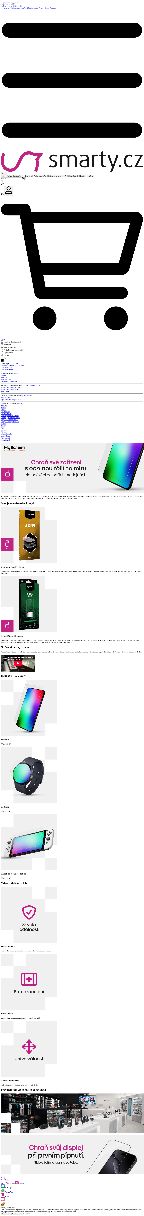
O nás (20, 404)
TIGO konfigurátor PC (33, 385)
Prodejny (53, 8)
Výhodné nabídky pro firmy (11, 400)
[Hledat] (25, 178)
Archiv (3, 410)
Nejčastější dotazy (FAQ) (10, 381)
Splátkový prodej (7, 367)
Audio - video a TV (40, 176)
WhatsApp (9, 1192)
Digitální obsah (73, 176)
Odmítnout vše (17, 1214)
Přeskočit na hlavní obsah (10, 2)
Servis (47, 8)
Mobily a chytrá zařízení (14, 176)
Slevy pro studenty (26, 395)
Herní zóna (28, 176)
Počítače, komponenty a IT (57, 176)
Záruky (3, 375)
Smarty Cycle (33, 8)
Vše (3, 176)
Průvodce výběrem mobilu (10, 387)
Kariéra (3, 408)
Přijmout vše (6, 1214)
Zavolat (12, 1183)
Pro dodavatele (20, 8)
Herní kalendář (6, 397)
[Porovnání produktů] (2, 195)
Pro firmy (90, 176)
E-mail (21, 1183)
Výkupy (41, 8)
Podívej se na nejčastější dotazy (12, 6)
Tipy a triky (5, 391)
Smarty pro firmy (7, 369)
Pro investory (7, 8)
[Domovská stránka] (72, 162)
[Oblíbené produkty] (2, 185)
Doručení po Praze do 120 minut (12, 365)
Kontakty (4, 406)
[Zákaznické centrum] (2, 182)
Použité (82, 176)
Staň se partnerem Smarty (10, 416)
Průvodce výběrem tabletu (10, 389)
